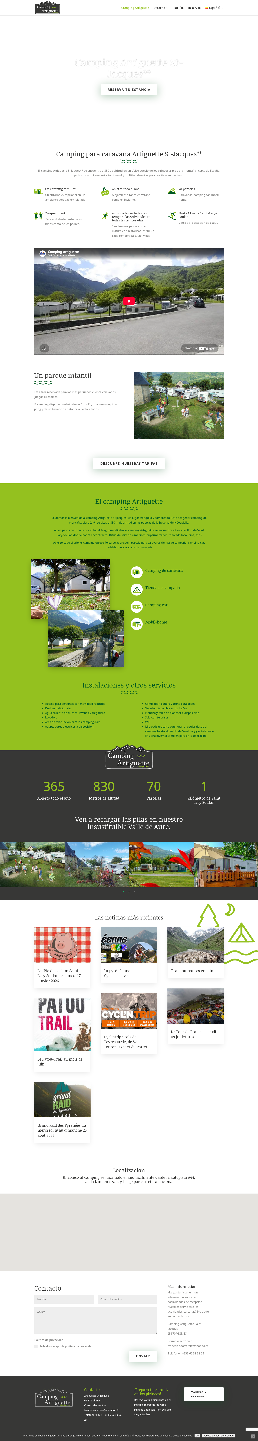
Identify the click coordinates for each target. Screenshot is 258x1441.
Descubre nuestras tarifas (129, 463)
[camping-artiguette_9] (161, 886)
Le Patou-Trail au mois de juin (60, 1061)
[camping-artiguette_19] (97, 886)
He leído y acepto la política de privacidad (66, 1346)
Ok (197, 1435)
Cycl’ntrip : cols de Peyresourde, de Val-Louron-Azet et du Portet (125, 1041)
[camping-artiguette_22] (32, 886)
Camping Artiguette (135, 8)
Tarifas (178, 8)
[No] (253, 1436)
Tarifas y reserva (199, 1394)
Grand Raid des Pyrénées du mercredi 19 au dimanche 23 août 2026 (62, 1130)
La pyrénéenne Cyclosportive (117, 973)
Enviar (143, 1356)
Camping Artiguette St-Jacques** (129, 67)
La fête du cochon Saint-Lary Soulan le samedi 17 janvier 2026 (59, 975)
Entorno (159, 8)
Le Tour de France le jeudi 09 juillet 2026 (193, 1034)
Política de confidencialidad (218, 1435)
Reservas (194, 8)
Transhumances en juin (192, 970)
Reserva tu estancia (129, 89)
